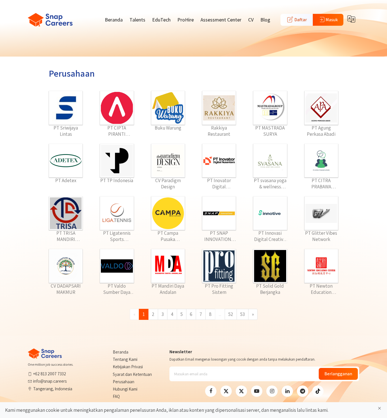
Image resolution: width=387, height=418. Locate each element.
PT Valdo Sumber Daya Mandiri (116, 289)
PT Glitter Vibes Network (321, 236)
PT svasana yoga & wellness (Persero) (270, 183)
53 (242, 314)
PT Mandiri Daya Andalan (168, 289)
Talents (137, 19)
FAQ (116, 396)
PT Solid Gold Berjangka (270, 289)
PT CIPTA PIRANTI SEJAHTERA (117, 131)
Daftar (300, 20)
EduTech (161, 19)
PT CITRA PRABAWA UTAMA (321, 183)
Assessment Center (221, 19)
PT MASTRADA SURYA (270, 131)
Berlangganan (338, 374)
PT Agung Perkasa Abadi (321, 131)
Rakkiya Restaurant (219, 131)
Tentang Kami (125, 359)
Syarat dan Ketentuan (132, 374)
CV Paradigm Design (168, 183)
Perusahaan (123, 381)
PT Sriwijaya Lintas (66, 131)
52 (230, 314)
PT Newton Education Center (321, 289)
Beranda (114, 19)
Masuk (332, 20)
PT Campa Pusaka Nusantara (168, 236)
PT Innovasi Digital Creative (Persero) (270, 236)
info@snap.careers (50, 381)
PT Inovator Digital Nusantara (219, 183)
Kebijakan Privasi (128, 366)
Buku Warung (168, 128)
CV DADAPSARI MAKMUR (66, 289)
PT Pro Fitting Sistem (219, 289)
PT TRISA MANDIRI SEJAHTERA (66, 236)
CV (251, 19)
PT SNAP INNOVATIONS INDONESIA (219, 236)
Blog (265, 19)
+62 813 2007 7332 (49, 373)
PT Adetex (65, 180)
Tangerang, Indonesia (52, 388)
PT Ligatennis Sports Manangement (116, 236)
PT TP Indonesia (116, 180)
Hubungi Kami (125, 389)
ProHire (185, 19)
